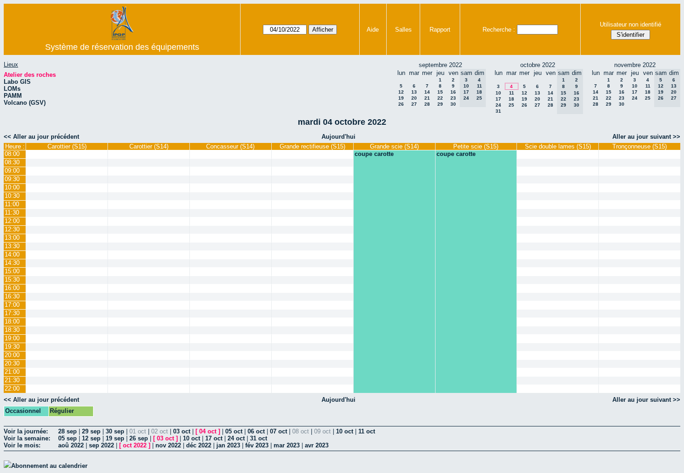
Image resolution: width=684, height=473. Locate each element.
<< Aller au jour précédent (41, 136)
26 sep (138, 438)
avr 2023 (317, 445)
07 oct (278, 431)
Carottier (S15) (67, 146)
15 (440, 92)
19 (401, 98)
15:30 (12, 279)
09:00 (12, 170)
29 (440, 104)
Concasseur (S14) (230, 146)
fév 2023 (256, 445)
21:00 (12, 371)
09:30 (12, 179)
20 (414, 98)
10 (498, 92)
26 (401, 104)
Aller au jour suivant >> (646, 136)
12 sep (91, 438)
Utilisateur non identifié (630, 24)
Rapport (439, 29)
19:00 (12, 338)
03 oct (181, 431)
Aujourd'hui (338, 136)
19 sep (115, 438)
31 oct (258, 438)
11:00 (12, 204)
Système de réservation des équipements (122, 47)
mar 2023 (287, 445)
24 (498, 105)
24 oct (236, 438)
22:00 (12, 388)
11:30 (12, 212)
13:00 (12, 237)
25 (511, 105)
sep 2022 (101, 445)
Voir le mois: (22, 445)
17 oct (213, 438)
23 (453, 98)
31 (498, 111)
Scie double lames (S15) (558, 146)
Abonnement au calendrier (49, 465)
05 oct (233, 431)
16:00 (12, 287)
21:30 (12, 380)
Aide (373, 29)
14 (427, 92)
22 (440, 98)
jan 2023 (228, 445)
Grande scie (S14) (394, 146)
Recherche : (499, 29)
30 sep (115, 431)
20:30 (12, 363)
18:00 (12, 321)
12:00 (12, 220)
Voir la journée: (26, 431)
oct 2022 (135, 445)
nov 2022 (168, 445)
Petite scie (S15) (475, 146)
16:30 (12, 296)
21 (427, 98)
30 (453, 104)
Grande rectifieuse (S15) (312, 146)
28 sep (67, 431)
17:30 (12, 313)
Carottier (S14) (148, 146)
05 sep (67, 438)
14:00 (12, 254)
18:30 (12, 329)
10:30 (12, 195)
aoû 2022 (71, 445)
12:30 (12, 229)
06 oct (256, 431)
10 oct (344, 431)
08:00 (12, 153)
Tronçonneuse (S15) (639, 146)
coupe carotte (374, 153)
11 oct (366, 431)
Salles (403, 29)
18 (511, 98)
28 (427, 104)
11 (511, 92)
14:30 (12, 262)
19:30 (12, 346)
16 (453, 92)
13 (414, 92)
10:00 (12, 187)
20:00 (12, 354)
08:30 (12, 162)
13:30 (12, 246)
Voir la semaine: (27, 438)
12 (401, 92)
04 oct (207, 431)
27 (414, 104)
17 (498, 98)
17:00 (12, 304)
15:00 (12, 271)
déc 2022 (198, 445)
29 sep (91, 431)
